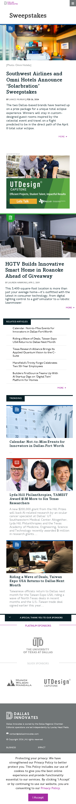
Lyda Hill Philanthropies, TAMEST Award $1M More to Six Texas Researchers (39, 499)
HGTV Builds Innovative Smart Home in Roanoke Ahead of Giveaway (34, 270)
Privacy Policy (50, 788)
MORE (61, 136)
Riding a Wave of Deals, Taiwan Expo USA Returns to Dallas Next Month (35, 340)
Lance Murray (17, 99)
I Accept (38, 798)
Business (11, 747)
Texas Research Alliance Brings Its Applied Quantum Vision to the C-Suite (34, 352)
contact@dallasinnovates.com (24, 734)
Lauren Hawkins (17, 282)
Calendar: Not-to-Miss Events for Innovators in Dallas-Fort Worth (33, 330)
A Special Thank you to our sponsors (41, 617)
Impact (41, 747)
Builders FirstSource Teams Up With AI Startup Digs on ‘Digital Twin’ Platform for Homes (35, 377)
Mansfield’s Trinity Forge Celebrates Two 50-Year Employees (35, 364)
